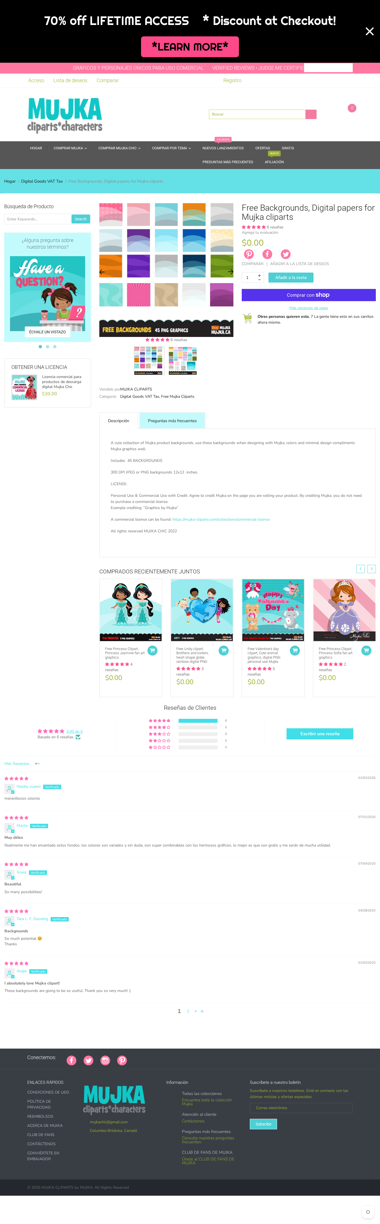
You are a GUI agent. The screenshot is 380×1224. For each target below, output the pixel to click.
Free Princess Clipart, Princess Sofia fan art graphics (335, 653)
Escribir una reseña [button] (320, 734)
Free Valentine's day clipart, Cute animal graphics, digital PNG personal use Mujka (264, 655)
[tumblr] (169, 1057)
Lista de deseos (70, 80)
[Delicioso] (190, 1057)
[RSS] (148, 1057)
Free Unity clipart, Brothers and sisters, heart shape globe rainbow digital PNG (192, 655)
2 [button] (188, 1011)
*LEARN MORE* (190, 46)
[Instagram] (105, 1060)
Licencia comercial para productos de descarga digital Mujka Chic (61, 381)
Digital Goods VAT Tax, (140, 396)
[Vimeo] (183, 1057)
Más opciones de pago (308, 308)
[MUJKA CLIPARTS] (64, 114)
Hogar (10, 181)
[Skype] (197, 1057)
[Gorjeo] (88, 1060)
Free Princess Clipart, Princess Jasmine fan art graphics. (125, 653)
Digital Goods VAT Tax (42, 181)
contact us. (304, 548)
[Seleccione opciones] (152, 650)
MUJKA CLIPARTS (136, 389)
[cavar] (203, 1057)
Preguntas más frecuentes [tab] (172, 421)
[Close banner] (369, 31)
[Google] (134, 1057)
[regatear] (176, 1057)
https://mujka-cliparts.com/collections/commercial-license (221, 519)
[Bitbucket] (162, 1057)
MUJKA (86, 1187)
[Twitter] (285, 254)
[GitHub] (141, 1057)
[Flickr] (155, 1057)
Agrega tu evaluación (260, 232)
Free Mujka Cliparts (177, 396)
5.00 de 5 (74, 731)
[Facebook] (267, 254)
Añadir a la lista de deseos (299, 263)
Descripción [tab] (118, 421)
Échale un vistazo (47, 332)
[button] (158, 339)
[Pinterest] (122, 1060)
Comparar (108, 80)
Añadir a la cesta (291, 277)
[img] (16, 778)
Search (81, 219)
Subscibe (263, 1124)
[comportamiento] (210, 1057)
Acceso (36, 80)
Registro (232, 80)
